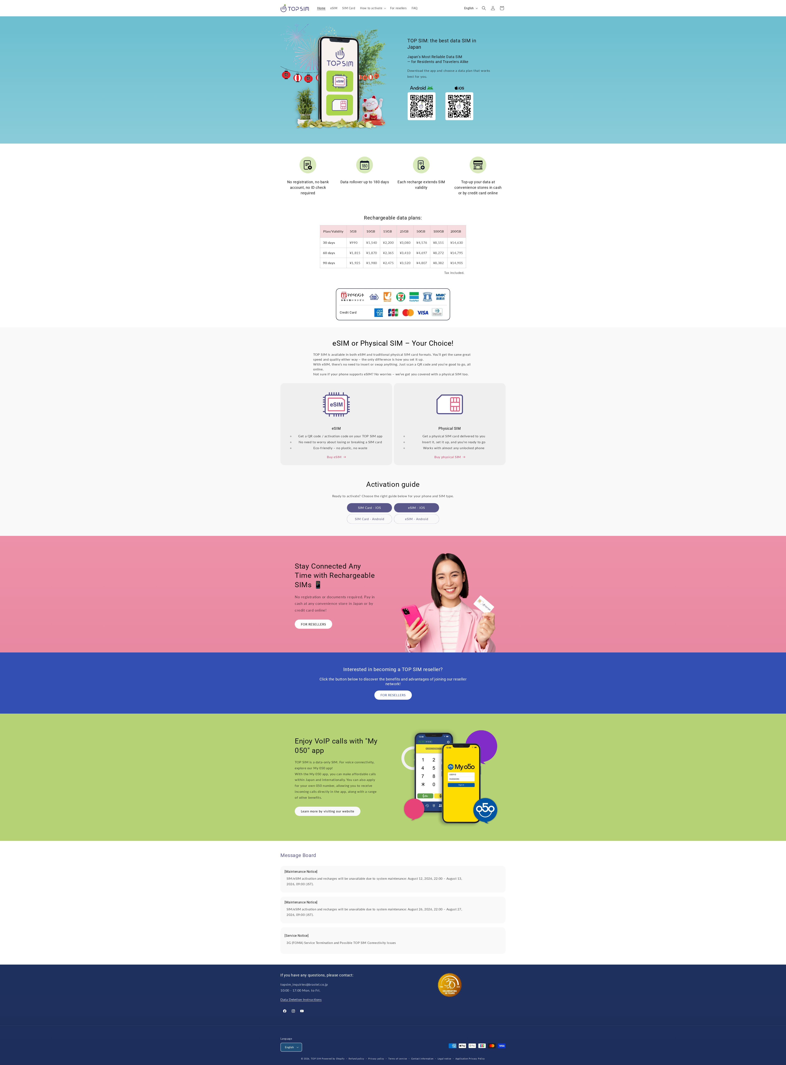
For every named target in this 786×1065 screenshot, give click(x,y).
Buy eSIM (334, 457)
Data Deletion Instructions (301, 999)
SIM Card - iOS (369, 507)
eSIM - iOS (416, 507)
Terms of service (397, 1058)
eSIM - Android (416, 519)
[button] (373, 8)
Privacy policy (376, 1058)
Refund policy (356, 1058)
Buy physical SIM (447, 457)
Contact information (422, 1058)
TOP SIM (316, 1058)
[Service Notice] (297, 936)
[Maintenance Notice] (301, 872)
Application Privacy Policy (470, 1058)
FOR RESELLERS (313, 624)
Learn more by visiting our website (327, 811)
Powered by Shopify (333, 1058)
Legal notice (444, 1058)
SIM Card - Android (369, 519)
